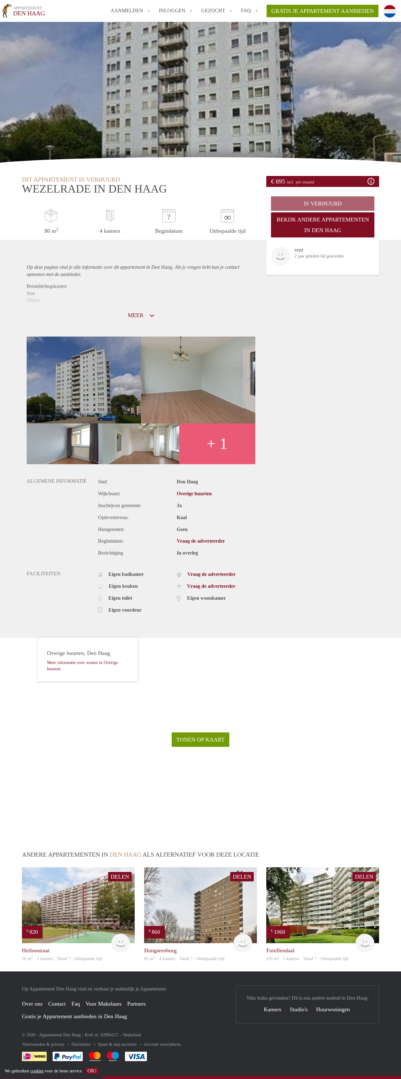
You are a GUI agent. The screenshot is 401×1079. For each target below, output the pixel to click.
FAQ (246, 10)
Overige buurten (194, 493)
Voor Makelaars (104, 1004)
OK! (91, 1070)
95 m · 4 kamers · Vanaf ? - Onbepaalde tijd (184, 958)
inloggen (172, 10)
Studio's (299, 1009)
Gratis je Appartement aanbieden (322, 11)
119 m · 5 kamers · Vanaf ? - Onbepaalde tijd (307, 958)
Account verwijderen (162, 1044)
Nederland (132, 1035)
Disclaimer (81, 1044)
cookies (37, 1071)
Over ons (32, 1004)
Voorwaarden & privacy (43, 1044)
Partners (136, 1004)
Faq (75, 1004)
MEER (136, 315)
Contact (57, 1004)
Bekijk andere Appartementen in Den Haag (323, 224)
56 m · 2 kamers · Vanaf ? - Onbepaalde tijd (62, 958)
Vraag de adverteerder (201, 541)
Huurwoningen (333, 1009)
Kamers (272, 1009)
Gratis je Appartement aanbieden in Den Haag (74, 1016)
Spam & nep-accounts (118, 1044)
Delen (120, 877)
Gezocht (213, 10)
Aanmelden (127, 10)
